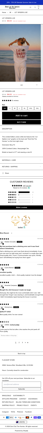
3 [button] (22, 342)
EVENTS (34, 405)
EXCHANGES (32, 399)
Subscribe (21, 389)
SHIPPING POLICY (8, 405)
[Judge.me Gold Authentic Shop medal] (15, 220)
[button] (6, 100)
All (10, 12)
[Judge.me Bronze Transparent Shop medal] (26, 220)
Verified (20, 227)
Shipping (4, 96)
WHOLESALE (6, 395)
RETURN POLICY (8, 402)
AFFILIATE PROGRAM (9, 399)
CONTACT (22, 399)
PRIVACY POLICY (23, 405)
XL (25, 108)
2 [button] (19, 342)
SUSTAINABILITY (19, 395)
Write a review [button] (21, 207)
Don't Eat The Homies (17, 426)
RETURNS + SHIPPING (10, 166)
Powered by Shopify (21, 431)
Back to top (21, 353)
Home (4, 12)
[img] (4, 239)
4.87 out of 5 (27, 186)
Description (7, 129)
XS (5, 108)
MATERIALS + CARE (9, 160)
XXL (30, 108)
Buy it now (21, 122)
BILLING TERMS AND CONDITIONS (28, 402)
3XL (37, 108)
